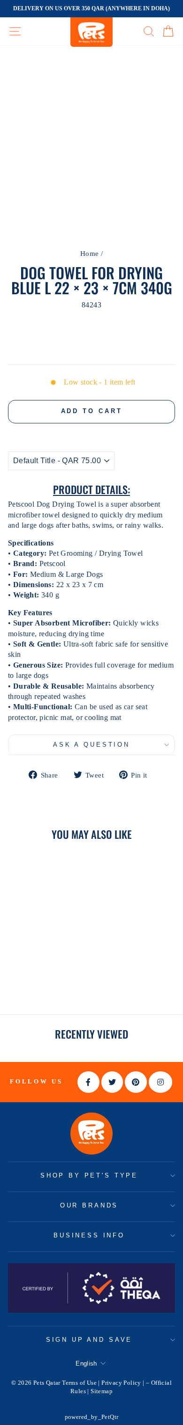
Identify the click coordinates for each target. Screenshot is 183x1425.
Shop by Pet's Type (89, 1175)
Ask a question (91, 744)
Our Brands (89, 1205)
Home (89, 253)
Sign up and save (89, 1339)
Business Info (89, 1235)
